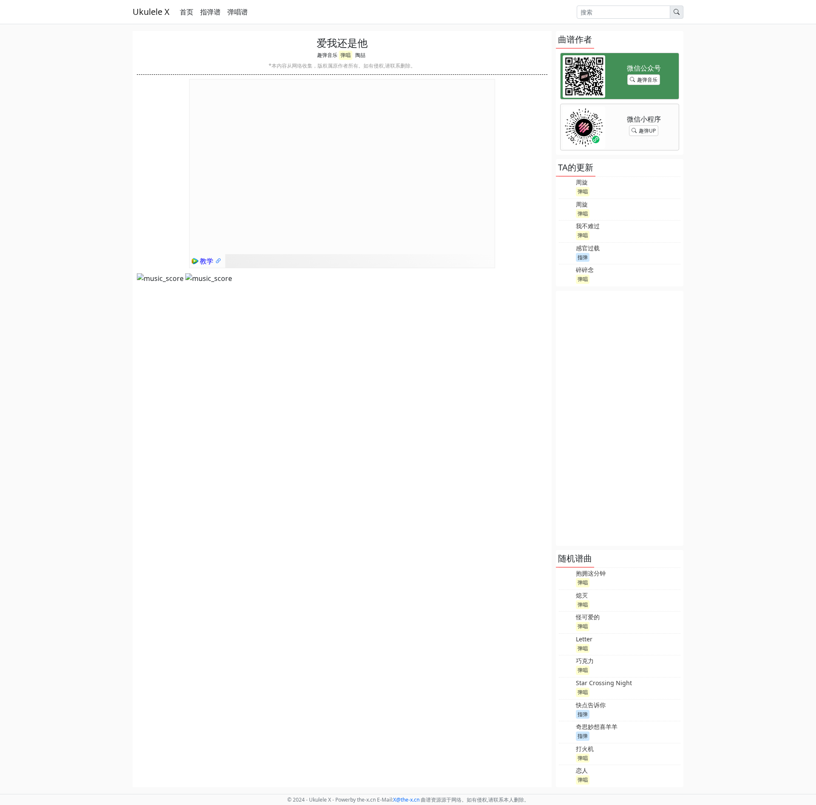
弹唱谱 (237, 12)
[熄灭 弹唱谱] (566, 599)
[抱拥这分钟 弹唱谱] (566, 577)
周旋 (582, 182)
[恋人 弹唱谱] (566, 774)
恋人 (582, 770)
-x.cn (406, 799)
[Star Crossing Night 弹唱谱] (566, 687)
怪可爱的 (588, 617)
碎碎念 (585, 270)
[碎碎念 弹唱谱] (566, 274)
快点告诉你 (591, 705)
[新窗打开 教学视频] (218, 261)
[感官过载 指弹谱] (566, 252)
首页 (186, 12)
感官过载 (588, 248)
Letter (584, 639)
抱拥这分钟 (591, 573)
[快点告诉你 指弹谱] (566, 709)
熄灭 (582, 595)
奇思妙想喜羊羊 (597, 727)
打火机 (585, 749)
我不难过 (588, 226)
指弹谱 (210, 12)
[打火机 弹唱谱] (566, 753)
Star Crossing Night (604, 683)
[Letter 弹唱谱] (566, 643)
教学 (207, 261)
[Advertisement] (619, 418)
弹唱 (345, 55)
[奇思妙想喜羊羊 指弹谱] (566, 731)
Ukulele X (151, 11)
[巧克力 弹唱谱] (566, 665)
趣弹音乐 (327, 55)
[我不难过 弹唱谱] (566, 230)
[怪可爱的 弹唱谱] (566, 621)
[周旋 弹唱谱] (566, 186)
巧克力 (585, 661)
